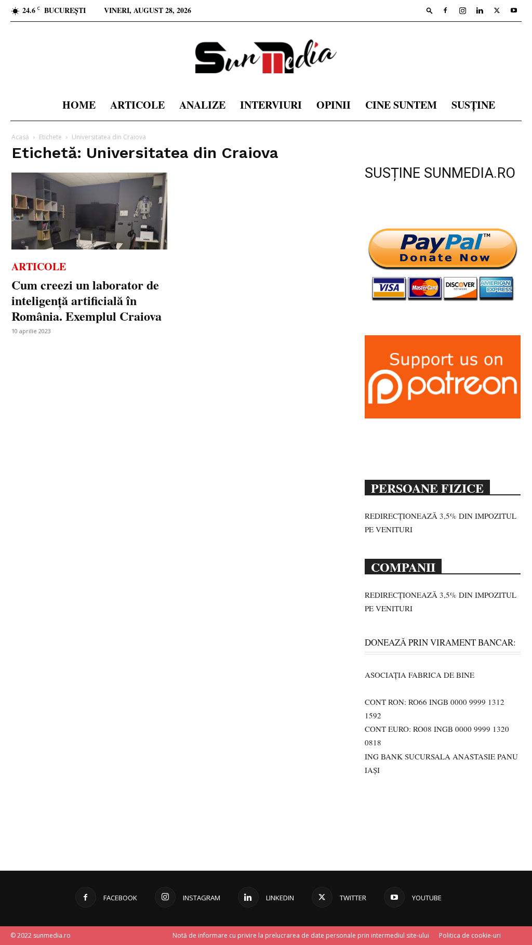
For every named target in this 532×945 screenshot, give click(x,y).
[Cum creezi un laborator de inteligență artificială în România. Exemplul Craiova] (89, 211)
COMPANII (403, 566)
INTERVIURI (271, 104)
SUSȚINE (473, 104)
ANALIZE (202, 104)
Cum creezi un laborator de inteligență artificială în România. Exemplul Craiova (86, 300)
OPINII (333, 104)
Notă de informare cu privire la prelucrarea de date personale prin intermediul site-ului (300, 935)
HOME (79, 104)
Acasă (20, 137)
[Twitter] (496, 10)
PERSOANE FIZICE (427, 487)
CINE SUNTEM (401, 104)
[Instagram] (462, 10)
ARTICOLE (137, 104)
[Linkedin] (479, 10)
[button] (429, 10)
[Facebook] (445, 10)
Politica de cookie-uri (470, 935)
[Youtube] (514, 10)
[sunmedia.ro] (266, 56)
